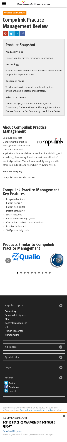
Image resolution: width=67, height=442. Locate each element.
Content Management (16, 323)
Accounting (10, 311)
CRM (7, 319)
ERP (6, 326)
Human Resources (14, 330)
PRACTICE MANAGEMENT (14, 12)
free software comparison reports (36, 410)
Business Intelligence (15, 315)
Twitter (12, 383)
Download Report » (12, 431)
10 (50, 273)
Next (59, 261)
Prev (8, 261)
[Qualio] (26, 257)
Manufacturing (12, 334)
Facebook (14, 387)
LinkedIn (13, 391)
